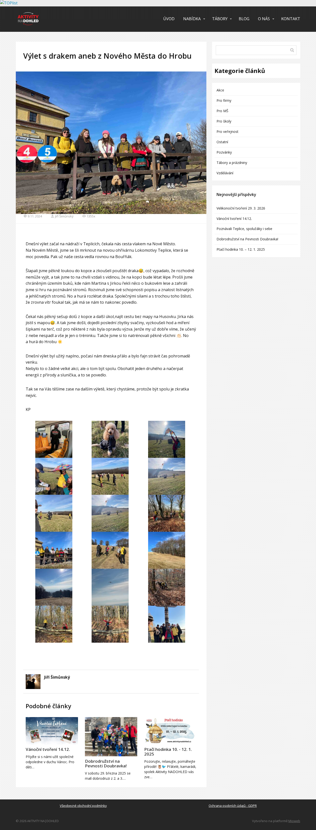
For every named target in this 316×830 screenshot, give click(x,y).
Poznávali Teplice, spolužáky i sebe (244, 228)
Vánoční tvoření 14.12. (48, 749)
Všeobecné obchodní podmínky (83, 805)
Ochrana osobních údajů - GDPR (233, 805)
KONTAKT (290, 18)
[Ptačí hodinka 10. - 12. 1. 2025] (170, 730)
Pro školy (224, 121)
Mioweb (294, 821)
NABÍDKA (192, 18)
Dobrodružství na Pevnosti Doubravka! (106, 763)
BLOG (244, 18)
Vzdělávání (225, 173)
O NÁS (264, 18)
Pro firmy (224, 100)
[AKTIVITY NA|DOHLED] (28, 19)
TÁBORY (220, 18)
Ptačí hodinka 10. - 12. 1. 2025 (168, 751)
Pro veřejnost (227, 131)
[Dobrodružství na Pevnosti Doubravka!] (111, 736)
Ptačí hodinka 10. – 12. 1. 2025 (241, 249)
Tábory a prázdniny (232, 162)
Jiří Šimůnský (64, 216)
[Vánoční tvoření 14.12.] (52, 730)
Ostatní (222, 142)
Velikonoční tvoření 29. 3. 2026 (241, 208)
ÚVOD (169, 18)
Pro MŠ (222, 110)
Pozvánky (224, 152)
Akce (220, 90)
